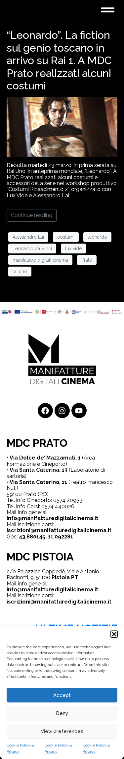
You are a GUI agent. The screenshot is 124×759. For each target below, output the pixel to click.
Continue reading (31, 215)
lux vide (73, 248)
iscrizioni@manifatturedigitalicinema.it (59, 530)
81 (70, 537)
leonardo (97, 237)
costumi (65, 237)
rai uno (20, 271)
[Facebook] (45, 410)
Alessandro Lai (28, 237)
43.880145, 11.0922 (43, 537)
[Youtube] (79, 410)
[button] (114, 634)
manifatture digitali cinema (40, 260)
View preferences (62, 731)
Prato (86, 260)
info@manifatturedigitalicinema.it (52, 518)
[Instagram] (62, 410)
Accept (62, 695)
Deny (62, 713)
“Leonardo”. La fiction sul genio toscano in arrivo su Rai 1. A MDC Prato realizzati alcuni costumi (59, 60)
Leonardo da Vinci (32, 248)
